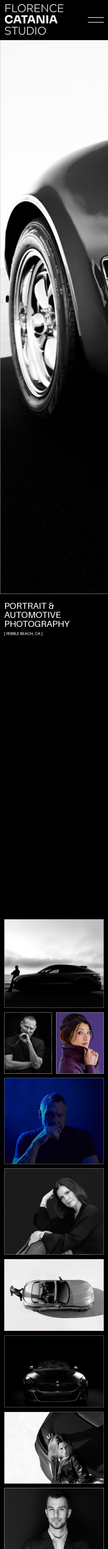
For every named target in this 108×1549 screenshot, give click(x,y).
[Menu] (96, 20)
